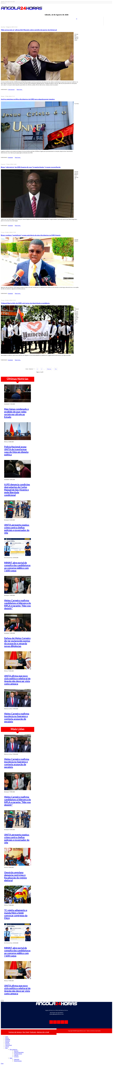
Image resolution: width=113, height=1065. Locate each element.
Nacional (16, 1051)
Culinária (16, 1056)
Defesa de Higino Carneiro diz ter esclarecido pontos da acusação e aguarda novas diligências (17, 642)
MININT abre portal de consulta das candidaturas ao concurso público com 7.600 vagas (17, 566)
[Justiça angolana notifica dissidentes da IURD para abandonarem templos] (37, 125)
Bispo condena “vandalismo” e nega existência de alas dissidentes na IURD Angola (30, 235)
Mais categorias (13, 1049)
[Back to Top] (2, 1001)
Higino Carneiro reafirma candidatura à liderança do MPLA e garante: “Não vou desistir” (17, 604)
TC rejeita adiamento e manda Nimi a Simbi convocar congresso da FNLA (15, 914)
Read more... (20, 89)
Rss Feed (26, 1032)
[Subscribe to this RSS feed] (77, 19)
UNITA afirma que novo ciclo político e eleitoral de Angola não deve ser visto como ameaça (17, 680)
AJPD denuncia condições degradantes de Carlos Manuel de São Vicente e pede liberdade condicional (17, 489)
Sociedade (10, 157)
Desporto (7, 1043)
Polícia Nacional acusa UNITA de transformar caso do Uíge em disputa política (16, 450)
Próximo (49, 369)
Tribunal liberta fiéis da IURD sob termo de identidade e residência (25, 303)
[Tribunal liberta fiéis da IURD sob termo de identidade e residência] (37, 329)
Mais (6, 1048)
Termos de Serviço (15, 1032)
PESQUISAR (16, 1059)
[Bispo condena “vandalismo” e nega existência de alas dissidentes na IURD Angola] (37, 261)
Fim (56, 369)
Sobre (11, 1058)
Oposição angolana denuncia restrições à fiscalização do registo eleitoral (15, 876)
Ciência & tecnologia (19, 1052)
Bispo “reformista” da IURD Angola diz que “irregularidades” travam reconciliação (31, 167)
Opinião (7, 1042)
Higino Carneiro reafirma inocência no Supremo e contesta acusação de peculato (16, 717)
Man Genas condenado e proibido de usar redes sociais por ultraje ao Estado (16, 413)
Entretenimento (18, 1053)
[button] (2, 1063)
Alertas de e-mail (43, 1032)
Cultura (7, 1046)
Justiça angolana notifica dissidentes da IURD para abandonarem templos (28, 99)
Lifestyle (16, 1055)
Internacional (11, 89)
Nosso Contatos (18, 1061)
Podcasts (33, 1032)
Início (6, 1036)
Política (7, 1038)
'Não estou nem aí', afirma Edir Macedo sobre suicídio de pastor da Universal (29, 30)
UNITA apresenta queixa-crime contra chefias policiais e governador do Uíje (16, 529)
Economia (7, 1041)
